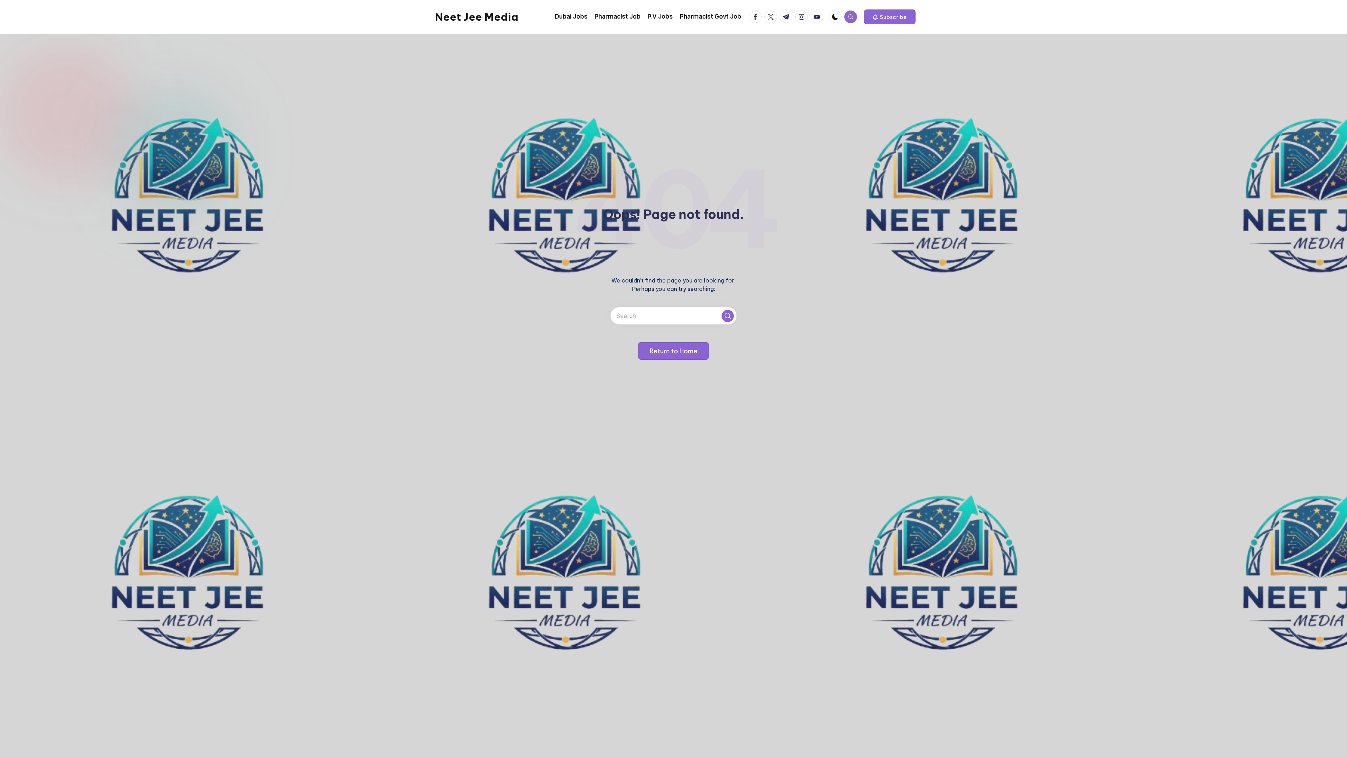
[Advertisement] (673, 87)
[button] (890, 16)
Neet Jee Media (476, 17)
